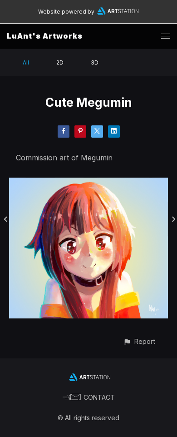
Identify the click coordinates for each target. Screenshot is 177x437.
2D (60, 62)
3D (94, 62)
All (26, 62)
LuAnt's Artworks (45, 35)
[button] (139, 341)
